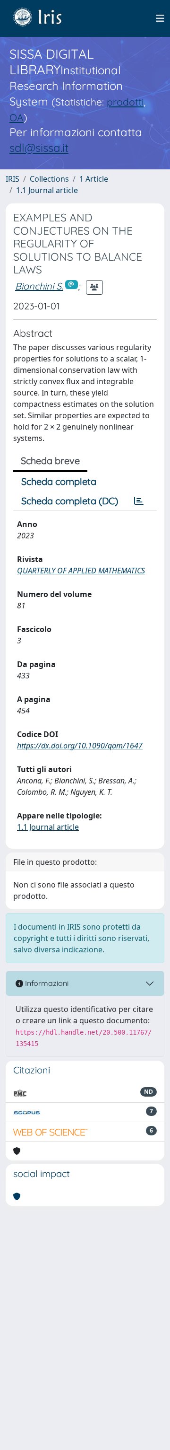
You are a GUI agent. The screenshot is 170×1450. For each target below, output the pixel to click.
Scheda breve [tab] (50, 460)
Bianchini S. (39, 286)
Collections (49, 179)
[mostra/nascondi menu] (160, 18)
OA (16, 117)
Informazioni (45, 983)
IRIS (12, 179)
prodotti (125, 102)
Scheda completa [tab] (58, 481)
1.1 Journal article (47, 190)
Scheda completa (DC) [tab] (69, 501)
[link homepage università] (44, 18)
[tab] (139, 501)
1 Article (93, 179)
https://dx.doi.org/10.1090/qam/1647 (80, 745)
